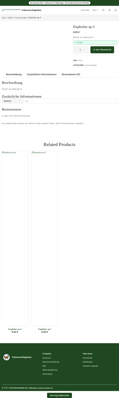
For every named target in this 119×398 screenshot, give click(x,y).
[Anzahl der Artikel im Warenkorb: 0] (115, 10)
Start (4, 17)
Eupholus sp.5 (44, 329)
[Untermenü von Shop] (98, 9)
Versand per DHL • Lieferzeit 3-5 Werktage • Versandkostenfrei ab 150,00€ (59, 3)
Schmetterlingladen (31, 10)
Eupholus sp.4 (14, 329)
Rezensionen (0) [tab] (71, 74)
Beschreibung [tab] (14, 74)
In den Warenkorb (102, 49)
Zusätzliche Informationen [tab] (41, 74)
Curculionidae (21, 17)
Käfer (10, 17)
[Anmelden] (109, 10)
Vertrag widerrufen (59, 395)
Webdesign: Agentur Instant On (41, 388)
